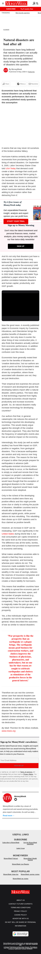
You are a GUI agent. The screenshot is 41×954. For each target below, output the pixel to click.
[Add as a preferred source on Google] (20, 936)
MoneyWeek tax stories (20, 881)
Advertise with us (21, 921)
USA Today (11, 168)
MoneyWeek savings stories (30, 877)
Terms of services (26, 772)
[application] (20, 303)
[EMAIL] (16, 799)
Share (7, 84)
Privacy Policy (20, 913)
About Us (21, 902)
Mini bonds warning (23, 13)
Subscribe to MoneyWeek (10, 845)
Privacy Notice (28, 774)
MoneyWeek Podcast (11, 861)
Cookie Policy (20, 917)
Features (31, 72)
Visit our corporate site (28, 947)
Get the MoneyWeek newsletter (30, 845)
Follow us (23, 84)
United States (8, 534)
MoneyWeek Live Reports (20, 866)
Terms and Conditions (20, 910)
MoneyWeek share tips (10, 877)
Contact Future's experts (20, 906)
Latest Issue (20, 850)
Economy (6, 29)
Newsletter (34, 84)
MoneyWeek (16, 69)
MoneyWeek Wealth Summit (30, 861)
